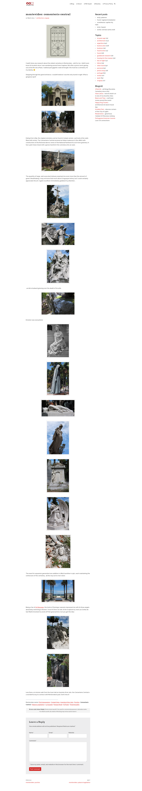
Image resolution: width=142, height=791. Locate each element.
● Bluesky (97, 4)
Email (51, 732)
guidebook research (104, 55)
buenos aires (101, 46)
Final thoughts (74, 704)
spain (99, 78)
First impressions (44, 702)
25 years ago (101, 38)
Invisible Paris (99, 109)
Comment (33, 741)
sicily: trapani (101, 27)
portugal (100, 73)
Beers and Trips (100, 98)
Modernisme (99, 114)
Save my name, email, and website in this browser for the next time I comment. (57, 764)
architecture (40, 18)
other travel (101, 65)
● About (79, 4)
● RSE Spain (88, 4)
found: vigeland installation (106, 20)
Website (71, 732)
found (99, 53)
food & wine (101, 50)
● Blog (72, 4)
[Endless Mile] (30, 3)
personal (100, 68)
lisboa (99, 63)
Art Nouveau (39, 607)
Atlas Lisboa (99, 93)
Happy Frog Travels (101, 102)
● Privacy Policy (108, 4)
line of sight (101, 60)
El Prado (66, 704)
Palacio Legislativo (38, 704)
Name (31, 732)
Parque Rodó (58, 704)
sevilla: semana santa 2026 (106, 29)
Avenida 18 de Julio (66, 702)
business (100, 48)
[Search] (114, 3)
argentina (100, 43)
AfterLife (98, 89)
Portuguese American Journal (105, 118)
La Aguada (49, 704)
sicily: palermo (102, 17)
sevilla (99, 75)
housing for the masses (105, 58)
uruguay (46, 18)
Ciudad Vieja (55, 702)
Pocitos (76, 702)
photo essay (101, 70)
